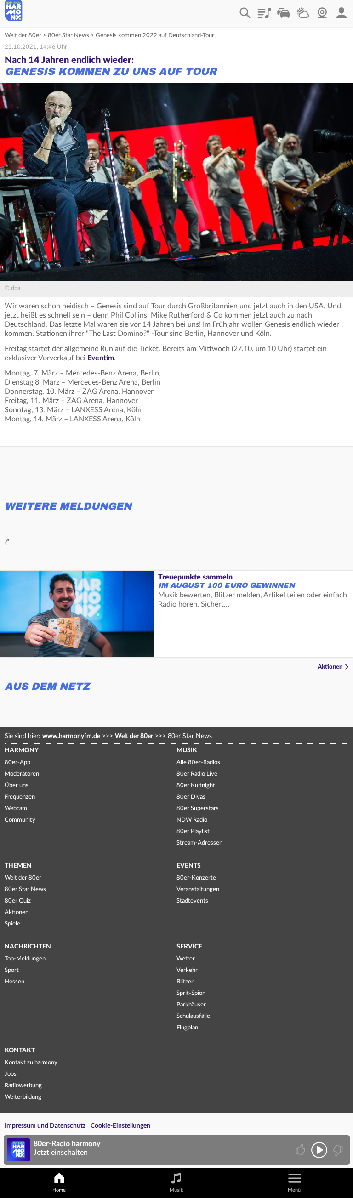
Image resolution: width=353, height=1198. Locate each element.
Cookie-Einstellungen (120, 1126)
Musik (186, 750)
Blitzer (185, 982)
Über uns (16, 786)
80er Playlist (193, 832)
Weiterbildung (23, 1097)
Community (20, 820)
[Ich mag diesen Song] (301, 1150)
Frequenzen (20, 797)
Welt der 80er (23, 36)
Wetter (303, 9)
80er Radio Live (196, 774)
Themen (18, 866)
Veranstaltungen (197, 889)
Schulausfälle (193, 1016)
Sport (12, 970)
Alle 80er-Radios (198, 763)
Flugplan (187, 1028)
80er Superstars (197, 809)
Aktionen (330, 667)
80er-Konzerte (196, 878)
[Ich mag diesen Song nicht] (337, 1150)
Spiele (12, 924)
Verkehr (283, 9)
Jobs (11, 1074)
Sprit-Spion (190, 993)
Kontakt (20, 1050)
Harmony (22, 750)
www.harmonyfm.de (71, 736)
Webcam (322, 9)
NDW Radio (191, 820)
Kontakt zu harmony (31, 1063)
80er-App (17, 763)
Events (188, 866)
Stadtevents (192, 901)
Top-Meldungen (25, 959)
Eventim (100, 358)
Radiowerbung (23, 1086)
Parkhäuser (191, 1005)
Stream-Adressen (199, 843)
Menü (294, 1189)
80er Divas (190, 797)
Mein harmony (341, 9)
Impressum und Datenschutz (45, 1126)
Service (189, 946)
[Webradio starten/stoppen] (319, 1150)
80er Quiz (18, 901)
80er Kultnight (195, 786)
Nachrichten (28, 946)
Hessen (14, 982)
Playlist (264, 9)
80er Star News (68, 36)
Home (59, 1189)
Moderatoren (22, 774)
